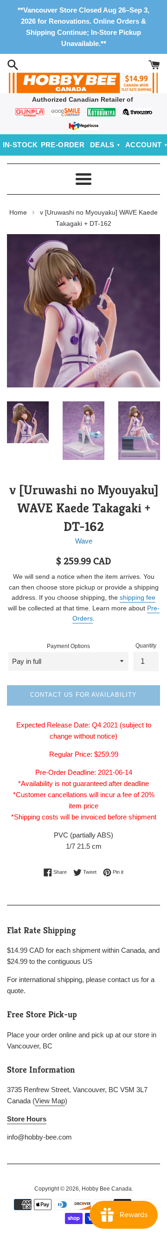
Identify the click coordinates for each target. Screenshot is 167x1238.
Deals (102, 145)
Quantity (145, 645)
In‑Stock (20, 145)
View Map (50, 1101)
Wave (83, 541)
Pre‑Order (63, 145)
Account (143, 145)
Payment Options (68, 646)
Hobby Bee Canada (107, 1189)
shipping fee (137, 597)
